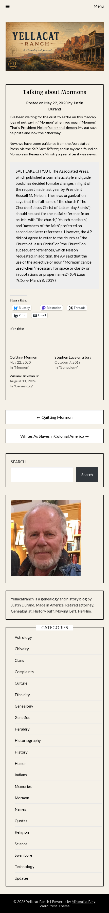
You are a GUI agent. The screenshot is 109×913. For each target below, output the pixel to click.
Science (21, 843)
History (21, 752)
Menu (99, 6)
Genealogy (24, 706)
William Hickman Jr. (24, 376)
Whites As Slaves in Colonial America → (54, 436)
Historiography (28, 740)
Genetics (22, 717)
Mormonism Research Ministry (34, 154)
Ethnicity (22, 694)
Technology (24, 866)
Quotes (21, 820)
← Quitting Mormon (54, 417)
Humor (20, 763)
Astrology (23, 637)
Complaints (24, 671)
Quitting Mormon (23, 357)
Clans (19, 660)
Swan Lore (23, 855)
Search (18, 461)
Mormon (22, 797)
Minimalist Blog (84, 901)
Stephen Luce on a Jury (73, 357)
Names (20, 809)
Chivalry (22, 648)
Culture (21, 683)
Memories (23, 786)
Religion (22, 832)
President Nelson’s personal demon (49, 127)
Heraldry (22, 729)
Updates (22, 878)
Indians (21, 774)
